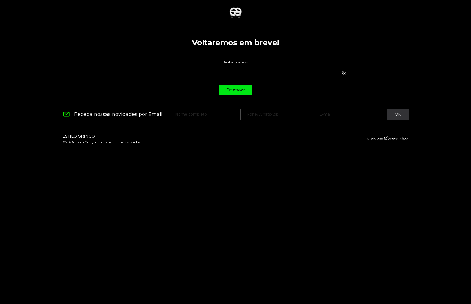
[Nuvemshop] (388, 139)
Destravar (236, 90)
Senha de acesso (235, 62)
